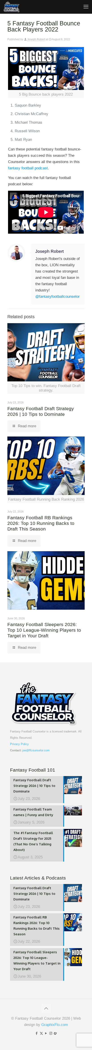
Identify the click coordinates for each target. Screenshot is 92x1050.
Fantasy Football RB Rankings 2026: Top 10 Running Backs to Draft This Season (40, 523)
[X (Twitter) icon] (41, 1033)
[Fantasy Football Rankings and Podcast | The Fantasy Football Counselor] (11, 6)
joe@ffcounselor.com (36, 750)
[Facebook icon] (36, 1033)
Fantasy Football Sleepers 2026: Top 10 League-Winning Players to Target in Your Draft (44, 630)
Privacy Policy (19, 744)
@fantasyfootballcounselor (57, 296)
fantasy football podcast (28, 168)
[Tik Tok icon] (55, 1033)
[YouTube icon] (46, 1033)
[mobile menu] (86, 7)
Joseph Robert (36, 39)
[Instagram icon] (50, 1033)
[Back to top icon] (46, 1008)
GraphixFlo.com (54, 1025)
